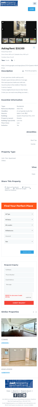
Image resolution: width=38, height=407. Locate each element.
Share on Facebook (13, 187)
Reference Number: (8, 108)
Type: (3, 106)
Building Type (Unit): (8, 120)
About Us (16, 391)
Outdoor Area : (5, 57)
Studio (7, 60)
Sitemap (23, 392)
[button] (33, 311)
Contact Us (15, 392)
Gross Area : (5, 54)
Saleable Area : (19, 54)
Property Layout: (7, 118)
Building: (4, 115)
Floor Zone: (5, 123)
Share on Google (21, 188)
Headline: (4, 111)
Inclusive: (4, 125)
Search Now (27, 252)
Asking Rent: (8, 48)
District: (4, 113)
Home (8, 391)
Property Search (26, 391)
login (32, 9)
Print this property (31, 71)
